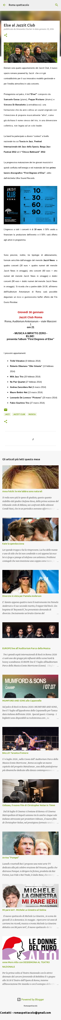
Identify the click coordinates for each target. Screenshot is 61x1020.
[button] (6, 35)
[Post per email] (6, 411)
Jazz (7, 414)
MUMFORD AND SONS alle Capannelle (21, 700)
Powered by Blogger (32, 999)
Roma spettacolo (19, 5)
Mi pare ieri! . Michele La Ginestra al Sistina (24, 910)
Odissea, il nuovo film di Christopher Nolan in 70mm (28, 805)
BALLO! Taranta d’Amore (15, 753)
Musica (32, 414)
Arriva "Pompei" (10, 857)
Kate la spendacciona (13, 543)
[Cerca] (56, 5)
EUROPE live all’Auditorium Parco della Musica (26, 648)
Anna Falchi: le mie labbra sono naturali (22, 491)
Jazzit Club (19, 414)
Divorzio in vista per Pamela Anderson (21, 596)
